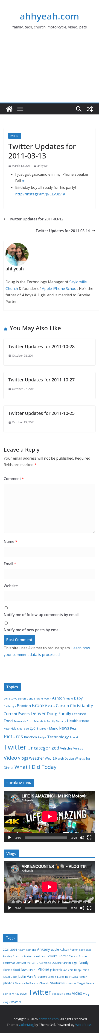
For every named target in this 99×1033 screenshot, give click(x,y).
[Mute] (82, 837)
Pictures (13, 736)
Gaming (61, 721)
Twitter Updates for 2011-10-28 (41, 346)
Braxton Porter (22, 956)
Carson (62, 705)
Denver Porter (26, 963)
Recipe (42, 737)
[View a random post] (89, 108)
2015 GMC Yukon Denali (19, 698)
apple (55, 949)
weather (16, 1002)
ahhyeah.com (49, 16)
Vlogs (23, 758)
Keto (7, 728)
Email (10, 563)
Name (10, 541)
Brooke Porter (57, 956)
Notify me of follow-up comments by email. (41, 614)
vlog (86, 993)
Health (73, 720)
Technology (58, 736)
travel (23, 994)
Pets (73, 728)
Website (11, 585)
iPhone (84, 721)
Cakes (51, 706)
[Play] (9, 837)
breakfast (39, 956)
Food (8, 720)
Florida (7, 970)
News (64, 728)
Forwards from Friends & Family (34, 721)
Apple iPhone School (59, 288)
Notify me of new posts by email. (32, 629)
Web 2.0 (51, 758)
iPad (32, 970)
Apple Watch (43, 698)
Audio (69, 698)
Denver (38, 713)
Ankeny (43, 949)
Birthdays (10, 706)
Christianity (81, 705)
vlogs (6, 1002)
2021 (6, 950)
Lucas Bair (63, 976)
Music (53, 728)
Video (10, 757)
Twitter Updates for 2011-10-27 (41, 380)
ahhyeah (42, 166)
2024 (13, 949)
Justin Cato (10, 977)
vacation (57, 994)
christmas (9, 962)
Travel (74, 737)
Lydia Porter (79, 976)
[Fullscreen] (89, 837)
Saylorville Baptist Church (32, 983)
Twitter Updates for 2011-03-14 (63, 230)
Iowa (25, 969)
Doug (52, 713)
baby (82, 949)
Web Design (66, 759)
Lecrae (52, 976)
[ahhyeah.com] (9, 108)
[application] (49, 816)
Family (64, 713)
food (16, 970)
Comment (14, 478)
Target (81, 983)
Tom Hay (14, 993)
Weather (36, 758)
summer (71, 983)
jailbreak (56, 970)
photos (8, 983)
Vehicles (66, 748)
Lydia (34, 728)
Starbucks (57, 983)
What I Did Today (35, 766)
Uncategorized (43, 747)
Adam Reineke (27, 949)
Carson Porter (78, 956)
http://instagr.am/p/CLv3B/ (38, 194)
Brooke (39, 705)
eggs (75, 962)
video (77, 993)
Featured (79, 713)
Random (30, 737)
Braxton (24, 705)
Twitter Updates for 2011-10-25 (41, 413)
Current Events (17, 713)
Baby (78, 698)
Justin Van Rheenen (32, 976)
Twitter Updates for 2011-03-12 (36, 219)
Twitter (14, 135)
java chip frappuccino (76, 970)
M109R (43, 728)
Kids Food (23, 728)
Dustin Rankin (61, 963)
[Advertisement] (49, 72)
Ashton (58, 698)
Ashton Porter (69, 950)
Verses (78, 748)
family (84, 962)
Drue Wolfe (44, 962)
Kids (13, 728)
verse (67, 994)
